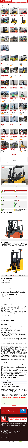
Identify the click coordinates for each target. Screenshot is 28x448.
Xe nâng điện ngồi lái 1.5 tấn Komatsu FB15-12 (23, 62)
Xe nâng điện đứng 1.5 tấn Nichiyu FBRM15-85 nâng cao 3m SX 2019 (13, 136)
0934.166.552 (14, 400)
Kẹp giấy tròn (16, 202)
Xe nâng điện (7, 2)
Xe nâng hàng (7, 4)
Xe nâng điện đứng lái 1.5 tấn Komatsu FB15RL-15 (13, 62)
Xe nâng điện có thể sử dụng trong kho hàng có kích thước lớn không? (12, 380)
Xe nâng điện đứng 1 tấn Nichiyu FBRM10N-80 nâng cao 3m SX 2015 (23, 87)
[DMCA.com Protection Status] (20, 441)
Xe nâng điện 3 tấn (14, 24)
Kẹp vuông (16, 201)
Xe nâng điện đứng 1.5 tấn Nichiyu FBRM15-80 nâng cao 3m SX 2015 (23, 111)
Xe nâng (1, 2)
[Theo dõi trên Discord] (8, 437)
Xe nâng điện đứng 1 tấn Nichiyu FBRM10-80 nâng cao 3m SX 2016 (13, 87)
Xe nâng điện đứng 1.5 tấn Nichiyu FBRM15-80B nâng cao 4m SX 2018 (23, 124)
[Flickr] (7, 437)
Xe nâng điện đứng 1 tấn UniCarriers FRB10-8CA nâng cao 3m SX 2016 (13, 111)
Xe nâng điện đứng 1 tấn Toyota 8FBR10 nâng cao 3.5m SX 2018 (4, 111)
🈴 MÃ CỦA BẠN (14, 405)
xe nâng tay (14, 275)
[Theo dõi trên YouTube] (6, 437)
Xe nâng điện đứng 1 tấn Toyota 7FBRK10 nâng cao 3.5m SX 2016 (23, 99)
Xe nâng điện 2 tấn (23, 15)
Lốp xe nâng (13, 2)
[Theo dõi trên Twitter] (2, 437)
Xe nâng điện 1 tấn (5, 15)
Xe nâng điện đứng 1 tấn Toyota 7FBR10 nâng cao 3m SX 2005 (13, 99)
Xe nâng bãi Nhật (3, 4)
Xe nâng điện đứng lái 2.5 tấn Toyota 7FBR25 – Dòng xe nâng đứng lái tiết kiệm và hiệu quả (4, 75)
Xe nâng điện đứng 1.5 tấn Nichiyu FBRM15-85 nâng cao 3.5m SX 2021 (4, 136)
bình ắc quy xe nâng (19, 192)
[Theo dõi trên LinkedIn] (4, 437)
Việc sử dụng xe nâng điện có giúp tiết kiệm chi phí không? (10, 386)
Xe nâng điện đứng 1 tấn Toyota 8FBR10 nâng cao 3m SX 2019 (4, 63)
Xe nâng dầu (4, 2)
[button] (1, 1)
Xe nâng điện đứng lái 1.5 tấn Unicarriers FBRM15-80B (13, 74)
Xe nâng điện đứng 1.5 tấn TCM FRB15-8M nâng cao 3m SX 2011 (23, 149)
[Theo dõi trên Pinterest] (3, 437)
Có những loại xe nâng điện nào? (6, 382)
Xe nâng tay (10, 2)
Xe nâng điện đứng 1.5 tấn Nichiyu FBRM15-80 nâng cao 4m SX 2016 (4, 124)
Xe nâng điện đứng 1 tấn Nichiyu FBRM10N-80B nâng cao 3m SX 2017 (4, 99)
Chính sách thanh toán (18, 431)
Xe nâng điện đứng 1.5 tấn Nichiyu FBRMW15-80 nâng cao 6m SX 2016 (4, 149)
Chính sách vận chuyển (18, 430)
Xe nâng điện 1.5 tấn (14, 15)
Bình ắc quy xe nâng (17, 2)
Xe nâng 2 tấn (25, 2)
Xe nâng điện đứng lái (23, 24)
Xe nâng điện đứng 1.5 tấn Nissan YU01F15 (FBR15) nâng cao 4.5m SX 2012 (13, 149)
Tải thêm (14, 154)
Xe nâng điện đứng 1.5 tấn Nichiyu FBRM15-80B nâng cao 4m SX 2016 (14, 124)
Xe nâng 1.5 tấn (22, 2)
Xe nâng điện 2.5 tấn (5, 24)
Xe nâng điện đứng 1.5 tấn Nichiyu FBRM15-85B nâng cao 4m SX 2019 (23, 136)
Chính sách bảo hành (18, 432)
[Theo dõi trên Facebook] (1, 437)
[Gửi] (26, 1)
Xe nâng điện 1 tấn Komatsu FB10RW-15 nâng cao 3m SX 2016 (23, 75)
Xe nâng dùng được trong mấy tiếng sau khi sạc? (9, 384)
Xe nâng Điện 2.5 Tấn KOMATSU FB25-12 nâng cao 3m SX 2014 (4, 87)
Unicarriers (18, 200)
